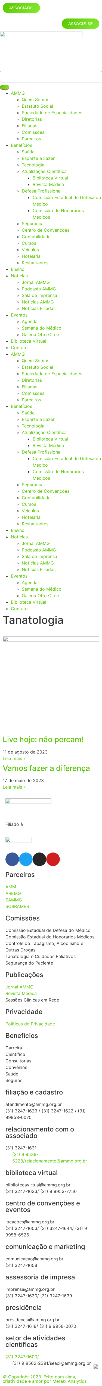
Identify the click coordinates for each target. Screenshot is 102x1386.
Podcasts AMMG (39, 289)
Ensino (17, 269)
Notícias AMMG (38, 302)
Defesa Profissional (41, 191)
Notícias (19, 275)
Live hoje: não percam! (43, 739)
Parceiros (31, 138)
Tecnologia (33, 165)
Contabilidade (36, 236)
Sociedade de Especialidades (52, 112)
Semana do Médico (41, 328)
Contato (19, 347)
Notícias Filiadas (38, 308)
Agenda (30, 321)
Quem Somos (35, 99)
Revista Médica (48, 184)
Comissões (33, 132)
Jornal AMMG (36, 282)
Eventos (19, 315)
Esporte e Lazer (38, 158)
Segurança (33, 223)
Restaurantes (35, 262)
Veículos (30, 249)
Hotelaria (31, 256)
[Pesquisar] (4, 87)
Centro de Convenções (45, 230)
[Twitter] (26, 859)
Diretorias (32, 119)
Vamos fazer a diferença (46, 768)
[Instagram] (39, 859)
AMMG (18, 93)
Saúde (28, 151)
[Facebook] (12, 859)
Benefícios (21, 145)
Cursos (29, 243)
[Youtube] (53, 859)
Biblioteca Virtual (50, 178)
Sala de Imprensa (39, 295)
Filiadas (29, 125)
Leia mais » (14, 758)
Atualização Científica (44, 171)
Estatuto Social (37, 106)
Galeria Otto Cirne (40, 334)
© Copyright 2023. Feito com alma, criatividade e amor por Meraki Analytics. (45, 1379)
